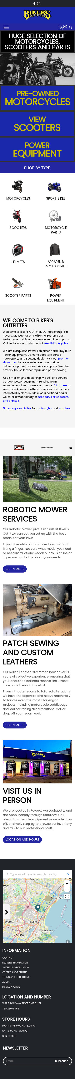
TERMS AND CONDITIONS (16, 977)
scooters (64, 408)
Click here (60, 385)
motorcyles (45, 408)
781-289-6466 (10, 1008)
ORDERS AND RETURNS (14, 972)
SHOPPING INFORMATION (15, 967)
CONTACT (8, 957)
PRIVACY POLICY (11, 986)
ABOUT (6, 981)
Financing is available (17, 408)
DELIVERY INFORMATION (15, 962)
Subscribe (61, 1061)
